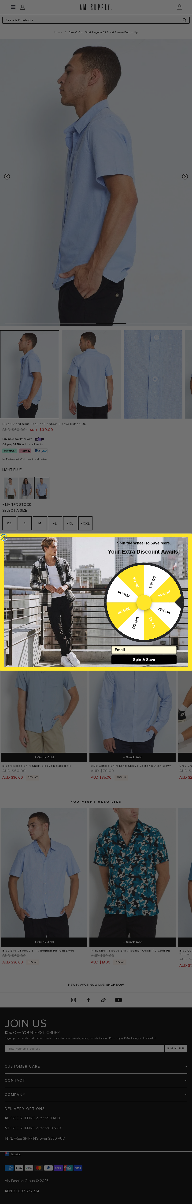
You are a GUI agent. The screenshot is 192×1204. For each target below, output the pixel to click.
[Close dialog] (4, 537)
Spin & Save (144, 659)
